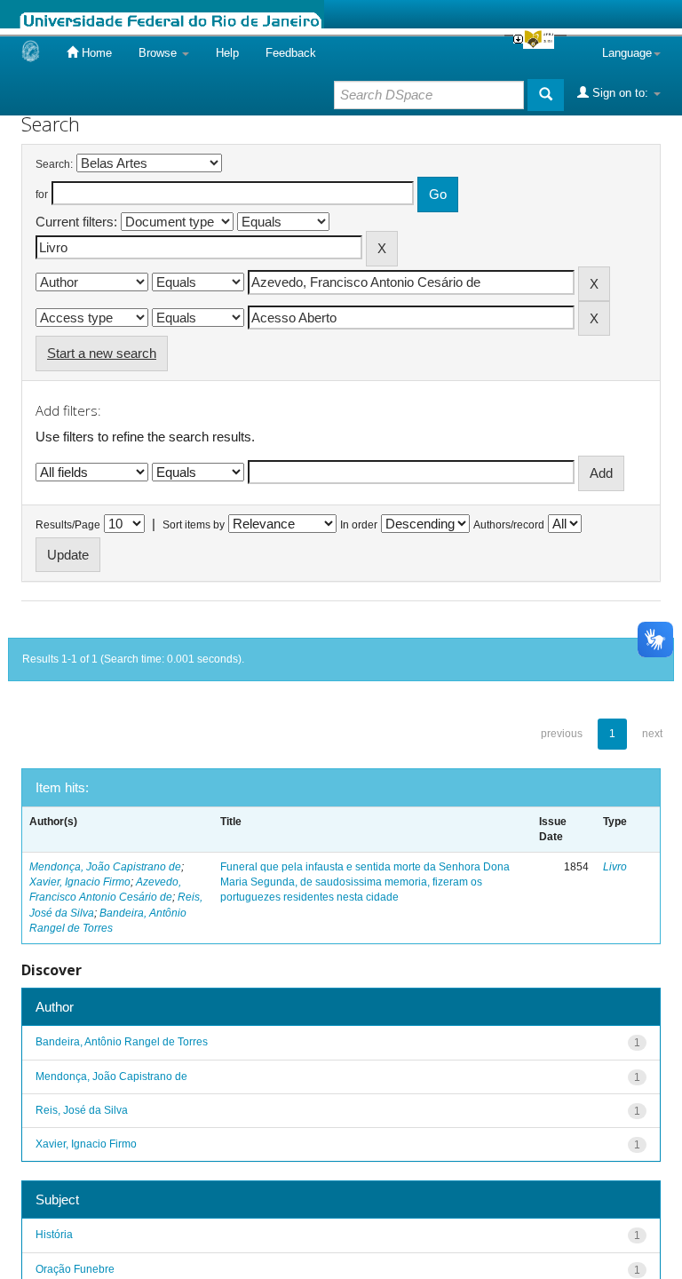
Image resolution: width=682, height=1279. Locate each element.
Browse (159, 53)
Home (95, 53)
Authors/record (508, 525)
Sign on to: (620, 92)
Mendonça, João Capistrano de (105, 867)
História (54, 1234)
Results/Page (68, 525)
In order (358, 525)
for (42, 194)
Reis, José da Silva (82, 1110)
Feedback (291, 53)
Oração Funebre (75, 1269)
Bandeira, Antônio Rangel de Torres (122, 1042)
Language (627, 53)
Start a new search (101, 353)
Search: (54, 164)
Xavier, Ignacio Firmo (80, 882)
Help (227, 53)
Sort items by (194, 525)
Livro (615, 867)
